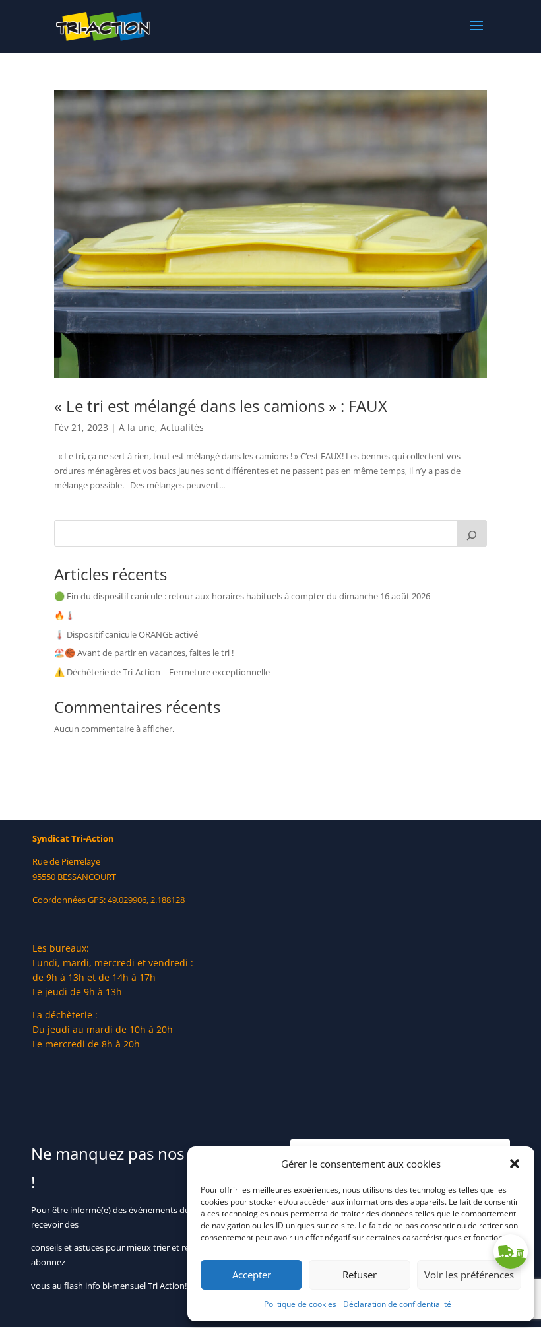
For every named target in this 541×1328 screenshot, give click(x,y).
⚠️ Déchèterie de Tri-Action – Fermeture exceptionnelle (162, 672)
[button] (514, 1163)
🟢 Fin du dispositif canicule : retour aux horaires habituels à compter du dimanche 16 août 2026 (242, 596)
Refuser (359, 1274)
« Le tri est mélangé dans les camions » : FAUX (220, 405)
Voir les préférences (469, 1274)
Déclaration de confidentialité (397, 1304)
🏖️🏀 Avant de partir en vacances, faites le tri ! (144, 653)
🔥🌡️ (64, 615)
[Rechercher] (472, 533)
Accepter (251, 1274)
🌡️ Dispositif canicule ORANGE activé (126, 634)
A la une (137, 427)
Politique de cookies (300, 1304)
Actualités (182, 427)
